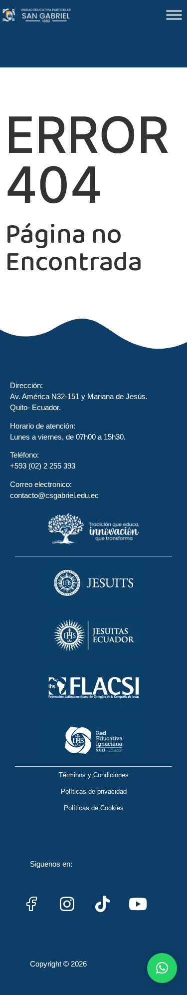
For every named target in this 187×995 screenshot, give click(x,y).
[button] (162, 968)
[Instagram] (66, 903)
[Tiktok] (102, 903)
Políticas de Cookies (94, 808)
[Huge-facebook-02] (31, 903)
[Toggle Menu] (174, 14)
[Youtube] (137, 903)
